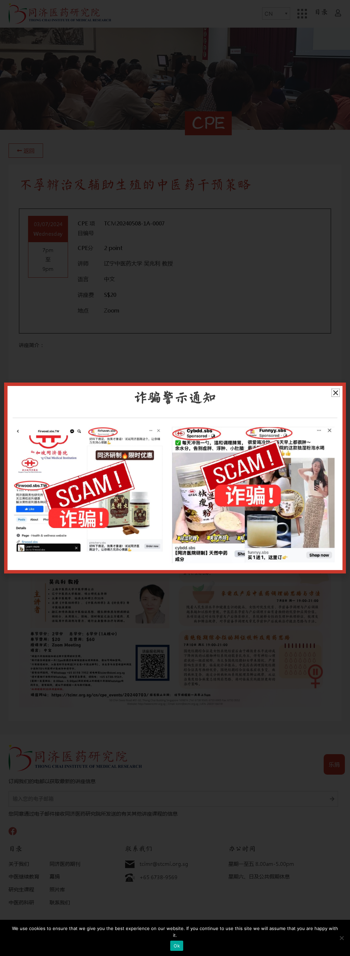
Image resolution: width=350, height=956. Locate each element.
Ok (177, 945)
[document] (175, 478)
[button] (335, 392)
